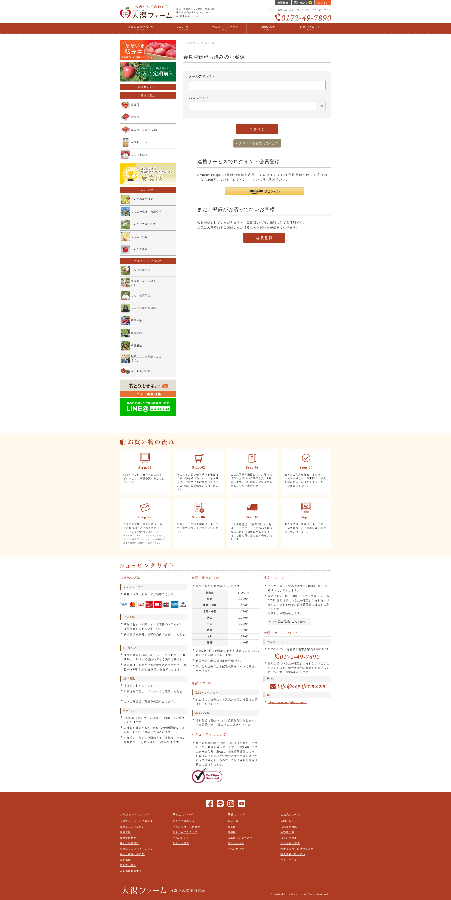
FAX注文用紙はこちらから (289, 621)
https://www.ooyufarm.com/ (287, 702)
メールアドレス (202, 77)
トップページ (192, 43)
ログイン (323, 2)
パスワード (199, 98)
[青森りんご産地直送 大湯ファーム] (146, 17)
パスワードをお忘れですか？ (257, 143)
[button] (264, 191)
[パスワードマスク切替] (320, 106)
